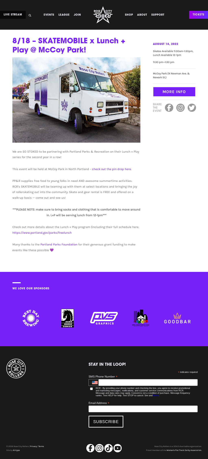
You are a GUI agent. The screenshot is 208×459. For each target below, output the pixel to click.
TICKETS (198, 15)
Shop (129, 15)
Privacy (33, 446)
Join (77, 15)
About (142, 15)
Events (49, 15)
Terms (156, 395)
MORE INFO (174, 91)
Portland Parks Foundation (58, 244)
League (64, 15)
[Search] (30, 14)
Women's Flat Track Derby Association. (184, 450)
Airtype (16, 450)
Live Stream (13, 15)
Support (157, 15)
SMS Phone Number (103, 377)
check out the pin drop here (111, 169)
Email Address (99, 403)
